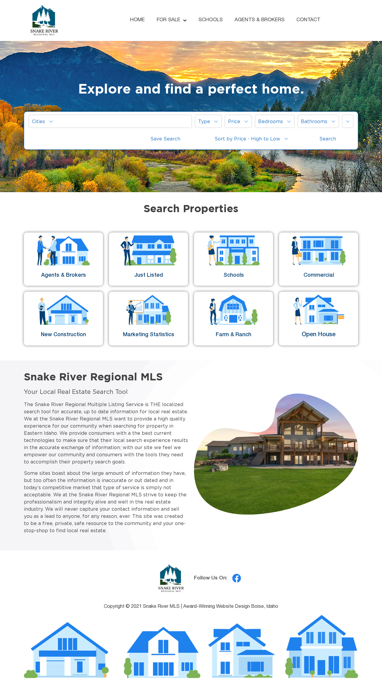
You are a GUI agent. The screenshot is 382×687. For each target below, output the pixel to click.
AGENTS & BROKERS (259, 20)
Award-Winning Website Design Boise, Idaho (230, 607)
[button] (110, 121)
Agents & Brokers (63, 275)
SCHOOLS (210, 20)
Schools (234, 275)
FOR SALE (168, 20)
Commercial (319, 275)
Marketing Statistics (148, 335)
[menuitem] (110, 121)
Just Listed (148, 275)
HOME (137, 20)
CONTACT (308, 20)
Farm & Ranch (233, 335)
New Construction (63, 335)
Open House (318, 335)
